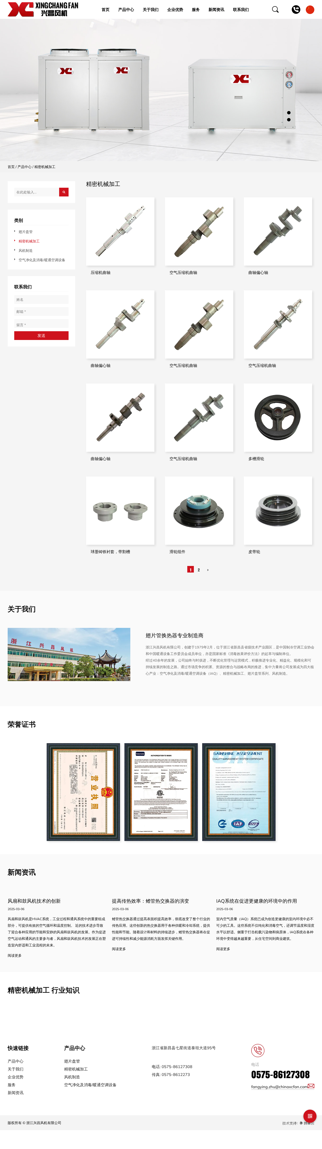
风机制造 (26, 250)
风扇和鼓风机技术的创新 (34, 901)
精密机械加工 (29, 241)
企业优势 (175, 9)
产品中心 (126, 9)
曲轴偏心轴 (258, 272)
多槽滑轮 (256, 458)
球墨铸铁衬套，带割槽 (110, 551)
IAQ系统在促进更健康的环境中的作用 (256, 901)
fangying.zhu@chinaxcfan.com (279, 1086)
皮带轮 (254, 551)
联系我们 (241, 9)
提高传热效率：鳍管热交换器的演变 (150, 901)
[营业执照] (83, 792)
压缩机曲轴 (100, 272)
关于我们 (151, 9)
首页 (106, 9)
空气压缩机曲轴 (183, 272)
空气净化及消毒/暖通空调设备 (42, 260)
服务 (196, 9)
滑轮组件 (177, 551)
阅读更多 (15, 955)
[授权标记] (161, 792)
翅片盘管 (26, 231)
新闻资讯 (216, 9)
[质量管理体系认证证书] (239, 792)
